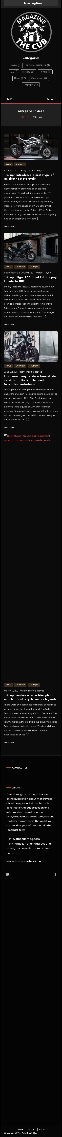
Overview (39, 78)
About (42, 1129)
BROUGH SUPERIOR (38, 65)
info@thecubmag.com (24, 839)
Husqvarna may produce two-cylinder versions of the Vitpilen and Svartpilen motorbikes (30, 380)
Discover (9, 226)
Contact (31, 1129)
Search (51, 99)
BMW (16, 65)
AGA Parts (12, 861)
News (20, 78)
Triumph (30, 84)
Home (20, 1129)
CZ (14, 71)
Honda (45, 71)
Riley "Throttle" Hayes (32, 170)
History (28, 71)
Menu (10, 99)
